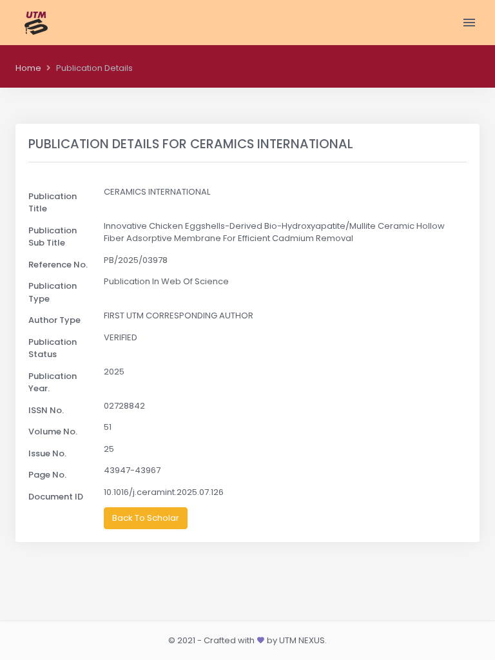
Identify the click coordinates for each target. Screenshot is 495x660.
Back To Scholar (145, 518)
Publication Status (52, 348)
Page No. (47, 475)
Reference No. (58, 264)
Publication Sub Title (52, 236)
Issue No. (47, 453)
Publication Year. (52, 382)
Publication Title (52, 202)
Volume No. (52, 431)
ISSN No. (46, 410)
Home (28, 68)
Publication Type (52, 292)
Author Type (54, 320)
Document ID (55, 496)
